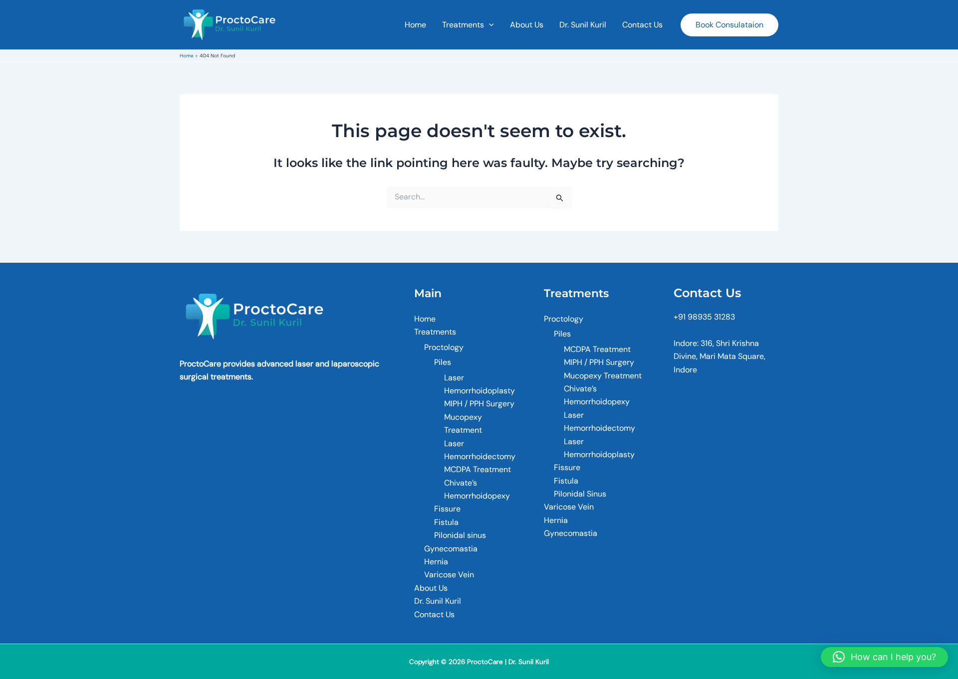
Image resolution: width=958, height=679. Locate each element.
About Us (526, 24)
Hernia (436, 561)
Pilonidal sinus (460, 535)
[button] (489, 24)
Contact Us (642, 24)
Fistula (446, 522)
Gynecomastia (451, 548)
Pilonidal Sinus (580, 494)
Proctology (444, 347)
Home (415, 24)
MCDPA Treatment (477, 469)
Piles (442, 362)
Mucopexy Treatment (603, 375)
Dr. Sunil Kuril (582, 24)
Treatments (463, 24)
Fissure (447, 509)
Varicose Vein (449, 574)
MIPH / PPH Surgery (479, 403)
